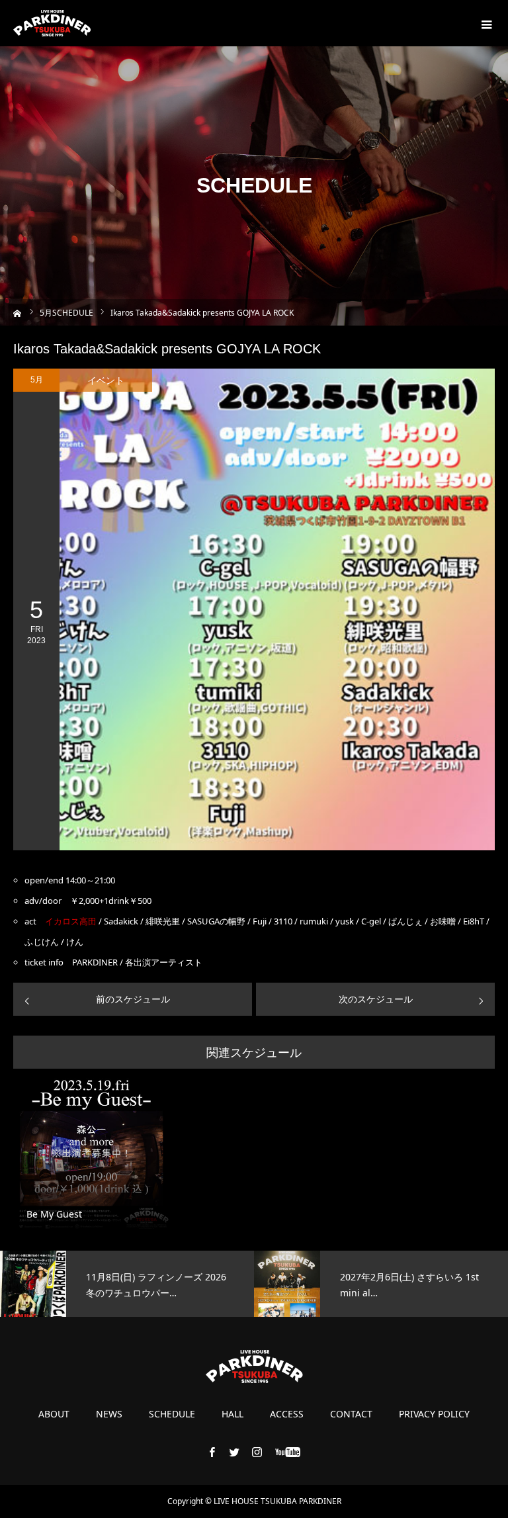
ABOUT (53, 1414)
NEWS (109, 1414)
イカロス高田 (71, 921)
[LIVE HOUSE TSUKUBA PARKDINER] (52, 23)
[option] (127, 1284)
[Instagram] (257, 1451)
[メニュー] (485, 23)
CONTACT (351, 1414)
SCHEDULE (172, 1414)
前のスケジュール (133, 999)
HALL (232, 1414)
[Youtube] (288, 1451)
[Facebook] (212, 1451)
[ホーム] (17, 312)
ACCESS (287, 1414)
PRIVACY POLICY (434, 1414)
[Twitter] (234, 1451)
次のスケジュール (376, 999)
